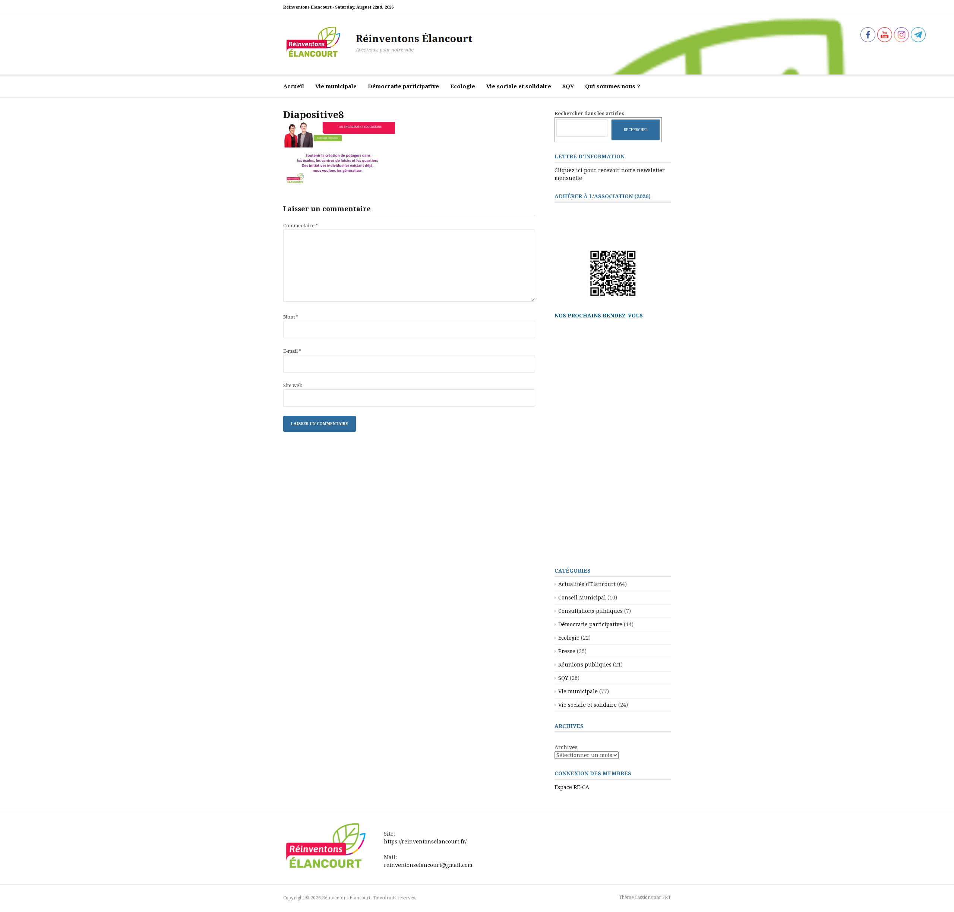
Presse (566, 651)
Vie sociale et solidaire (518, 86)
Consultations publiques (590, 611)
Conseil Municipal (582, 598)
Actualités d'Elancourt (587, 584)
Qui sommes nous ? (612, 86)
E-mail (292, 351)
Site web (293, 385)
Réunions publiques (585, 665)
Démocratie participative (403, 86)
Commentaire (300, 225)
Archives (566, 747)
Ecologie (462, 86)
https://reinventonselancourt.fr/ (425, 842)
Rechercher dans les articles (589, 113)
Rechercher (636, 129)
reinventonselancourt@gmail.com (428, 865)
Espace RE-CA (572, 787)
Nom (290, 317)
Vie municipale (336, 86)
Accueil (293, 86)
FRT (666, 897)
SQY (568, 86)
